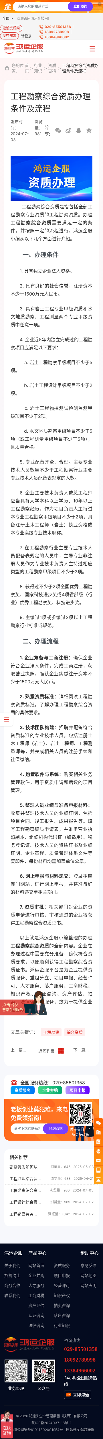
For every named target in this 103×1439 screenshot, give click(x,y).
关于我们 (12, 1265)
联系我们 (12, 1295)
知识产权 (62, 1295)
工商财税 (36, 1295)
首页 (27, 68)
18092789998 (57, 32)
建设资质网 (11, 28)
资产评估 (36, 1305)
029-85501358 (58, 27)
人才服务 (36, 1285)
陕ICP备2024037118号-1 (51, 1423)
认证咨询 (36, 1315)
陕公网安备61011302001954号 (38, 1430)
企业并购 (50, 1090)
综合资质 (75, 1032)
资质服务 (23, 1090)
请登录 (26, 36)
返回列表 (46, 1051)
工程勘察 (51, 1032)
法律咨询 (36, 1325)
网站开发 (73, 1430)
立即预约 (80, 6)
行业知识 (38, 68)
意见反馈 (88, 1265)
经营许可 (62, 1285)
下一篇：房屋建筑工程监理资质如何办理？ (82, 1049)
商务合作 (12, 1285)
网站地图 (88, 1275)
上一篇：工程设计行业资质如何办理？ (20, 1049)
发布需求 (9, 35)
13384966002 (57, 37)
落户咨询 (62, 1315)
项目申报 (78, 1090)
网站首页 (36, 1265)
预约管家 (56, 1128)
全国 (6, 18)
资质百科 (52, 68)
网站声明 (88, 1285)
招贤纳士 (12, 1275)
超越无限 (87, 1430)
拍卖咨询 (62, 1305)
